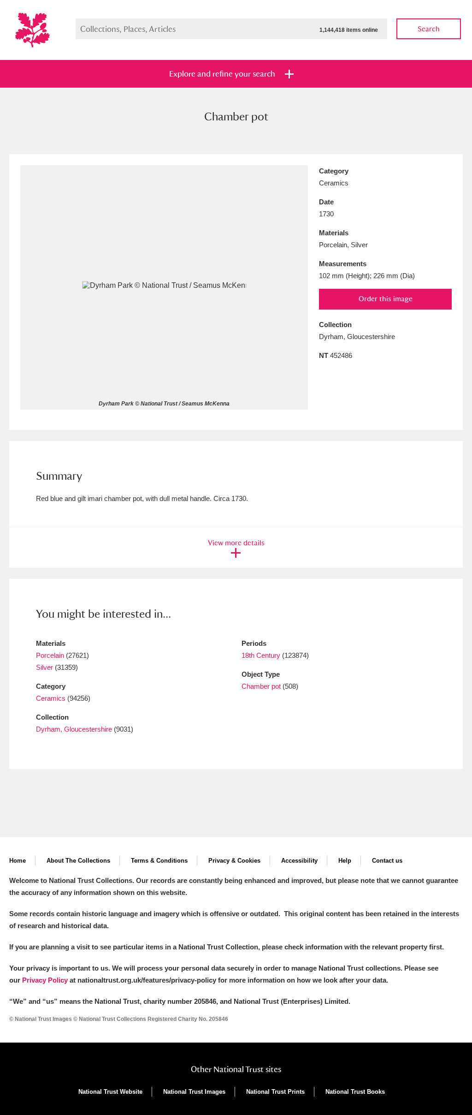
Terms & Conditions (159, 860)
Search (429, 28)
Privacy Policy (45, 980)
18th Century (261, 655)
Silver (44, 667)
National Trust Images (194, 1091)
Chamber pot (261, 686)
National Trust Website (110, 1091)
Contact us (387, 860)
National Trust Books (355, 1091)
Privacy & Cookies (234, 860)
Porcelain (50, 655)
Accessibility (299, 860)
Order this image (386, 298)
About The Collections (78, 860)
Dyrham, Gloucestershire (74, 729)
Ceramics (50, 698)
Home (17, 860)
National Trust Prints (275, 1091)
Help (344, 860)
